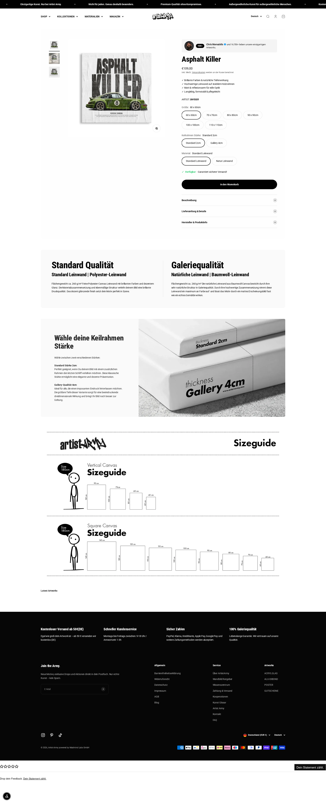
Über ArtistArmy (221, 673)
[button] (7, 796)
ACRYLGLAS (270, 673)
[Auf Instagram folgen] (43, 735)
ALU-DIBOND (271, 679)
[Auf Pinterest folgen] (51, 735)
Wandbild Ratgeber (222, 679)
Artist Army (218, 708)
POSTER (268, 685)
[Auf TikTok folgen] (60, 735)
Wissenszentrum (221, 685)
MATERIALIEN (92, 16)
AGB (156, 696)
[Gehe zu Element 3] (54, 73)
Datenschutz (160, 685)
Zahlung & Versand (222, 690)
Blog (156, 702)
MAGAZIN (115, 16)
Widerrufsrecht (162, 679)
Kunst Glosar (219, 702)
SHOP (44, 16)
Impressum (160, 690)
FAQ (215, 720)
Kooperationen (220, 696)
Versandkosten (198, 72)
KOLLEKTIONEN (65, 16)
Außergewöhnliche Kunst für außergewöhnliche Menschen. (243, 4)
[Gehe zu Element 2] (54, 59)
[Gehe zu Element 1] (54, 45)
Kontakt (217, 714)
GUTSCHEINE (271, 690)
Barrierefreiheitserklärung (167, 673)
